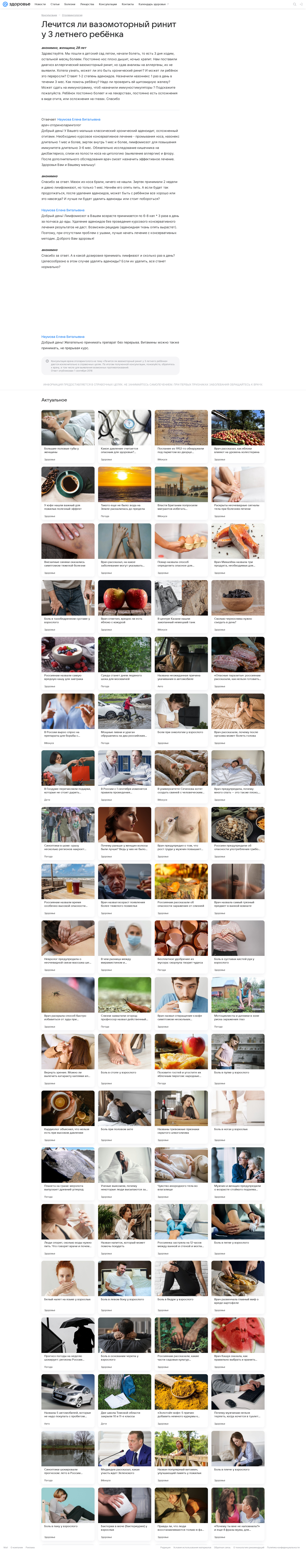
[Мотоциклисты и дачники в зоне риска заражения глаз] (238, 1003)
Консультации (49, 15)
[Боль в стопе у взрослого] (124, 1060)
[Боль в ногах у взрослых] (238, 1117)
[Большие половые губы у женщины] (68, 436)
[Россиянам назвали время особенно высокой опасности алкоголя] (68, 890)
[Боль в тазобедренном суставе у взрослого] (68, 606)
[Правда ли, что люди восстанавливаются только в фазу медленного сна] (181, 1514)
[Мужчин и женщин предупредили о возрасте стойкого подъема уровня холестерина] (238, 1173)
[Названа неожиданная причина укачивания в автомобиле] (181, 663)
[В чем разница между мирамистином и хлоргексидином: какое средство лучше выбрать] (124, 947)
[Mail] (5, 4)
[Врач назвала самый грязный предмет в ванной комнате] (238, 890)
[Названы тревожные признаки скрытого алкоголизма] (181, 1117)
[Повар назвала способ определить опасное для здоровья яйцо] (181, 550)
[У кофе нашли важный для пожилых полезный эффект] (68, 493)
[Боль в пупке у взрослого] (238, 1060)
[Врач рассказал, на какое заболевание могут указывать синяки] (124, 550)
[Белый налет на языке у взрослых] (68, 1287)
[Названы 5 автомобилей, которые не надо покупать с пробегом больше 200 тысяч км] (68, 1400)
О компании (17, 1547)
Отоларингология (72, 15)
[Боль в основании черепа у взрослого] (124, 1344)
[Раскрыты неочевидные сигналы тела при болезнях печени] (238, 493)
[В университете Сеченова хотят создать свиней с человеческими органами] (181, 776)
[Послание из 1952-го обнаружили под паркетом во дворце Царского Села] (181, 436)
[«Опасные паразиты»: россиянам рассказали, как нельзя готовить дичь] (238, 663)
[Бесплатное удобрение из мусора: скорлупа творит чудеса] (181, 947)
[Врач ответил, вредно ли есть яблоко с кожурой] (124, 606)
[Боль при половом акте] (124, 1117)
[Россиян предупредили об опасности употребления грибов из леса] (238, 833)
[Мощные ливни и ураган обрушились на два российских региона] (124, 720)
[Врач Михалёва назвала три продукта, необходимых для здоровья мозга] (238, 550)
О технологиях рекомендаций (248, 1547)
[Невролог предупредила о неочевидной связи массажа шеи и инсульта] (68, 947)
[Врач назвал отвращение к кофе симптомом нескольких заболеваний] (181, 1003)
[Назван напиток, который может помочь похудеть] (124, 1230)
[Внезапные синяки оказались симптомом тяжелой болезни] (68, 550)
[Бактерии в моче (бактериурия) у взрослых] (124, 1514)
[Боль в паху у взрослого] (68, 1514)
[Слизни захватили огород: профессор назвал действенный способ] (124, 1003)
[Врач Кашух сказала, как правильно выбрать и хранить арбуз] (238, 1344)
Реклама (30, 1547)
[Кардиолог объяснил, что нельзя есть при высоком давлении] (68, 1117)
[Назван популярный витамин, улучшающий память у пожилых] (181, 1457)
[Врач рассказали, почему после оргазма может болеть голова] (238, 720)
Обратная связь (222, 1547)
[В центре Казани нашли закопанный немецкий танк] (181, 606)
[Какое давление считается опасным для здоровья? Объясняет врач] (124, 436)
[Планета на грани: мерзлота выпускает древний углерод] (68, 1173)
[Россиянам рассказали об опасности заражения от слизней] (181, 890)
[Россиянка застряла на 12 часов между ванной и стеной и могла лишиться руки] (181, 1230)
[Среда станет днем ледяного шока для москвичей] (124, 663)
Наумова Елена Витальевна (78, 119)
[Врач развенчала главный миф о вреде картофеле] (238, 1287)
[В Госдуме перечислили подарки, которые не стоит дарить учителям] (68, 776)
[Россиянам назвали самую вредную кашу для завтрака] (68, 663)
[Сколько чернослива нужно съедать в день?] (238, 606)
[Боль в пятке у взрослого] (238, 1230)
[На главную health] (19, 4)
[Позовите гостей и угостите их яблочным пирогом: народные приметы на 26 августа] (181, 1060)
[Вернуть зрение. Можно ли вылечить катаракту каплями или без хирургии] (68, 1060)
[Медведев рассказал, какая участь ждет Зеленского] (124, 1457)
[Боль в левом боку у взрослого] (124, 1287)
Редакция (165, 1547)
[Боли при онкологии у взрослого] (181, 720)
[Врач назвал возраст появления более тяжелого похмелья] (124, 890)
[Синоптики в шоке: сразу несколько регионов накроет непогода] (68, 833)
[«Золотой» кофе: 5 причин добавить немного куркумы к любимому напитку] (181, 1400)
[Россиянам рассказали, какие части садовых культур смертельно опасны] (181, 1344)
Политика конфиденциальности (283, 1547)
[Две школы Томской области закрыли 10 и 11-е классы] (124, 1400)
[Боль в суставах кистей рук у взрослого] (238, 947)
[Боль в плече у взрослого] (238, 1457)
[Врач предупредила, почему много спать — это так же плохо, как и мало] (238, 776)
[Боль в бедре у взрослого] (181, 1287)
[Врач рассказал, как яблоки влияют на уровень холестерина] (238, 436)
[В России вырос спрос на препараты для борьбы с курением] (68, 720)
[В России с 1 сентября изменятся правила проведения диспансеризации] (124, 776)
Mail (6, 1547)
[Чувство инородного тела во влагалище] (181, 1173)
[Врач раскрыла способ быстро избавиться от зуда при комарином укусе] (68, 1003)
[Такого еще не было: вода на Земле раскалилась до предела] (124, 493)
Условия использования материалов (192, 1547)
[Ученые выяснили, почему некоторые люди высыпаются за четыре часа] (124, 1173)
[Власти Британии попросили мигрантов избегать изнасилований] (181, 493)
